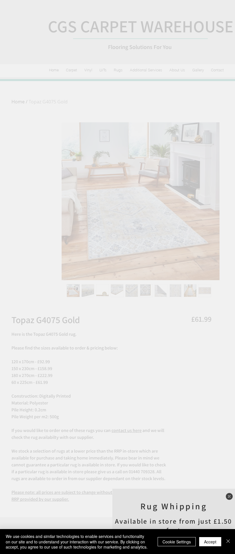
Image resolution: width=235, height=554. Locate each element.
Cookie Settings (176, 542)
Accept (210, 542)
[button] (229, 496)
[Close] (228, 541)
